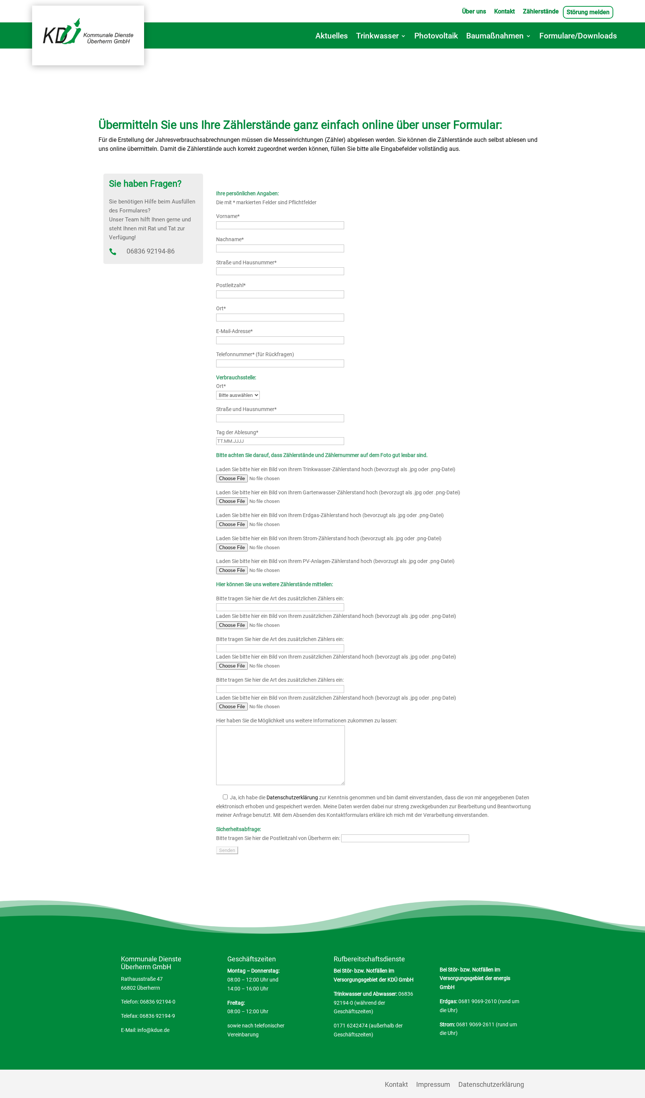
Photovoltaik (436, 36)
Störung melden (588, 13)
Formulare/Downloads (578, 36)
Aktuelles (331, 36)
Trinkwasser (377, 36)
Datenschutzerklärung (292, 797)
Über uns (474, 12)
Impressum (433, 1085)
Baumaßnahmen (495, 36)
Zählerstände (541, 12)
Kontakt (504, 12)
